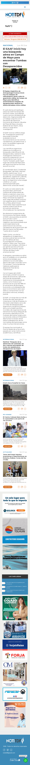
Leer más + (7, 374)
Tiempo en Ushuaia (15, 24)
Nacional (8, 45)
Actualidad (7, 452)
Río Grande (7, 414)
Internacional (8, 339)
